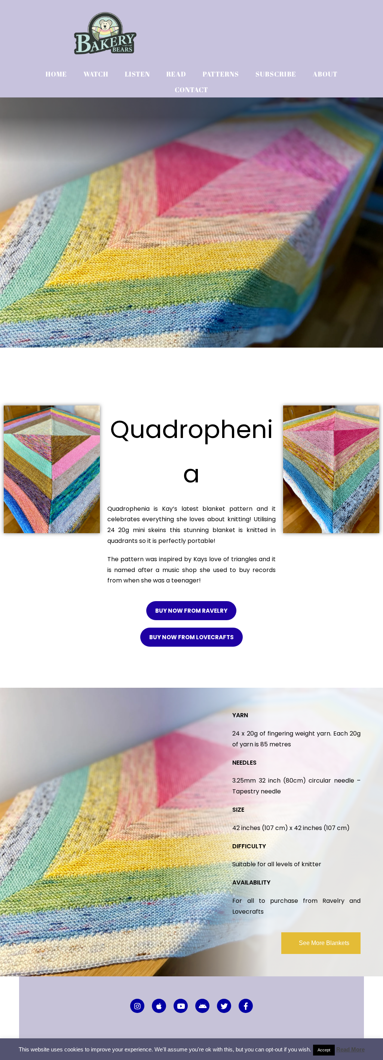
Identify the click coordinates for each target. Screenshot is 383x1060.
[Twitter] (224, 1006)
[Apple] (159, 1006)
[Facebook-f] (246, 1006)
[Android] (202, 1006)
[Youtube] (181, 1006)
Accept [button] (324, 1050)
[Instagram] (137, 1006)
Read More (350, 1049)
